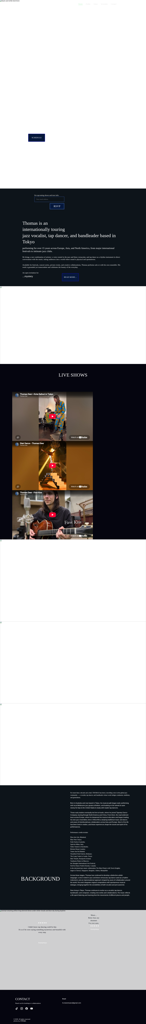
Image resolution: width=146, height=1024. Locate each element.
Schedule (104, 4)
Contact (113, 4)
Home (80, 4)
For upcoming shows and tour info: (46, 195)
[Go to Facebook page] (128, 4)
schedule (37, 138)
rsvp (57, 206)
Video (96, 4)
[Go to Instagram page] (121, 4)
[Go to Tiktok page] (125, 4)
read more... (70, 277)
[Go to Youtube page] (131, 4)
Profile (88, 4)
